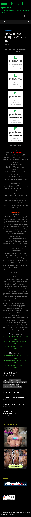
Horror (24, 382)
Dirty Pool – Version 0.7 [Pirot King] (14, 404)
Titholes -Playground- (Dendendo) (13, 397)
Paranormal (17, 386)
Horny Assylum (15, 382)
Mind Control (7, 386)
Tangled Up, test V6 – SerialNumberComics (9, 412)
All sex (18, 380)
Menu (5, 22)
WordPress (6, 514)
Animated (6, 382)
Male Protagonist (9, 384)
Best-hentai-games (13, 5)
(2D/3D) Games (7, 30)
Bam (13, 514)
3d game (11, 380)
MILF (17, 384)
